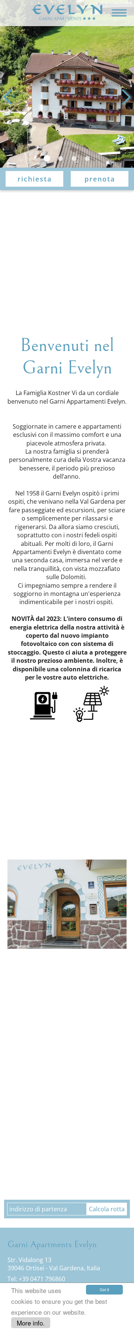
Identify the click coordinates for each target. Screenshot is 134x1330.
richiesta (34, 178)
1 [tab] (47, 158)
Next (123, 97)
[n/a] (67, 12)
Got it (104, 1289)
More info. (31, 1322)
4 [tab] (87, 158)
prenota (99, 178)
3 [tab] (74, 158)
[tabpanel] (67, 84)
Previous (11, 97)
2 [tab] (60, 158)
